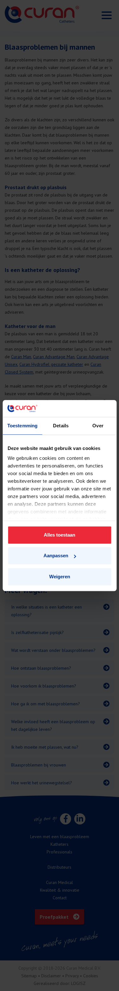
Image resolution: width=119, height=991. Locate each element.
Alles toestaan (59, 535)
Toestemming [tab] (22, 425)
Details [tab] (61, 425)
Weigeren (59, 576)
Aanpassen (55, 555)
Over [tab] (97, 425)
